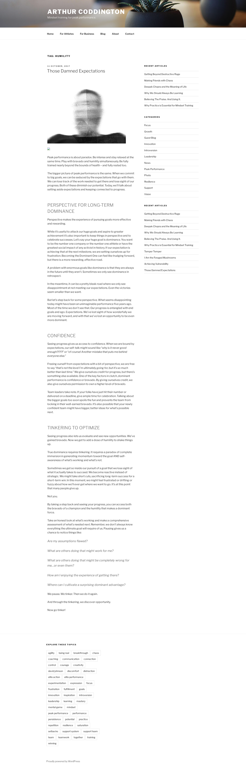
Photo (147, 175)
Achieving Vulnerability (156, 263)
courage (64, 665)
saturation (82, 725)
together (78, 737)
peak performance (58, 713)
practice (83, 719)
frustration (53, 689)
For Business (87, 33)
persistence (54, 719)
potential (69, 719)
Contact (129, 33)
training (91, 737)
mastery (80, 701)
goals (82, 689)
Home (50, 33)
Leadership (150, 156)
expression (76, 683)
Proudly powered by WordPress (63, 761)
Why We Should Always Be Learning (163, 93)
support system (70, 731)
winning (52, 743)
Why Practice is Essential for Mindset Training (168, 105)
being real (64, 652)
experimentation (57, 683)
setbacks (53, 731)
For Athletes (67, 33)
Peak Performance (154, 169)
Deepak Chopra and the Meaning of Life (165, 86)
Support (148, 187)
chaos (95, 652)
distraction (89, 671)
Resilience (149, 181)
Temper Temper (152, 251)
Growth (148, 131)
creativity (78, 665)
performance (79, 713)
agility (51, 652)
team (51, 737)
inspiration (69, 695)
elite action (54, 677)
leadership (53, 701)
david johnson (55, 671)
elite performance (73, 677)
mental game (55, 707)
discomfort (73, 671)
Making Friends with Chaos (158, 80)
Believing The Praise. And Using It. (162, 99)
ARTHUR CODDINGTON (86, 11)
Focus (147, 125)
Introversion (150, 150)
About (115, 33)
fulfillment (69, 689)
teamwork (63, 737)
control (52, 665)
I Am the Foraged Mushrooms (160, 257)
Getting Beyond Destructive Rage (162, 74)
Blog (103, 33)
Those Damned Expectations (76, 71)
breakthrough (80, 652)
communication (70, 658)
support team (90, 731)
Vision (147, 194)
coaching (53, 658)
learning (68, 701)
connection (90, 658)
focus (89, 683)
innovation (53, 695)
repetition (53, 725)
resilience (68, 725)
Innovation (150, 143)
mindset (71, 707)
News (147, 162)
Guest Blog (150, 137)
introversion (85, 695)
